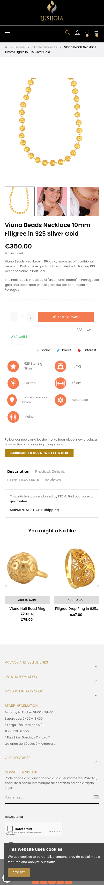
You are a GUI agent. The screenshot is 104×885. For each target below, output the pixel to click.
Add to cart (67, 317)
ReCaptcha (14, 816)
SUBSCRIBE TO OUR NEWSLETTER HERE (39, 453)
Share (45, 350)
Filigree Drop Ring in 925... (76, 608)
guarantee (18, 501)
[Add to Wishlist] (79, 329)
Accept (19, 872)
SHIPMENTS (19, 510)
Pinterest (89, 350)
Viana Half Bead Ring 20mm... (27, 611)
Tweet (66, 350)
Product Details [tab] (50, 472)
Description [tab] (18, 472)
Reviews (53, 480)
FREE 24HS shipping (43, 510)
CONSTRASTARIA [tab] (23, 480)
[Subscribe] (94, 798)
